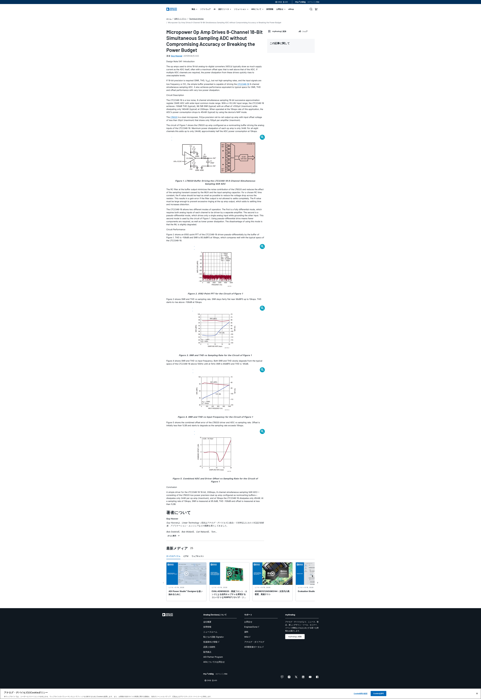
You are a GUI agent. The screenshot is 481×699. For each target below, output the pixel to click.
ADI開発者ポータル (253, 647)
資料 (246, 632)
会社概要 (207, 622)
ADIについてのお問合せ (214, 662)
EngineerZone (250, 627)
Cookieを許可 (378, 693)
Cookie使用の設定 (361, 693)
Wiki (246, 637)
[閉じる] (477, 693)
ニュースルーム (210, 632)
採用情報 (207, 627)
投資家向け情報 (210, 642)
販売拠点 (207, 652)
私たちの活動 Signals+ (213, 637)
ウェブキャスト (198, 556)
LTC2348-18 (243, 84)
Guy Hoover (176, 56)
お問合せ (248, 622)
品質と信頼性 (209, 647)
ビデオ (186, 556)
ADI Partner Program (213, 657)
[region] (240, 693)
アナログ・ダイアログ (254, 642)
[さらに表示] (173, 535)
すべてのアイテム (173, 556)
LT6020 (173, 117)
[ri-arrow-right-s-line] (318, 583)
